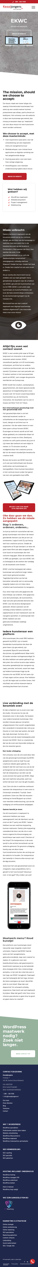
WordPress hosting (9, 1175)
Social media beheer (9, 1243)
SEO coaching (7, 1153)
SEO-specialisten (8, 1232)
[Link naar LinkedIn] (27, 1261)
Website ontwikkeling (10, 1133)
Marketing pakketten (10, 1235)
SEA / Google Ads (8, 1246)
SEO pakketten (8, 1158)
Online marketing (8, 1230)
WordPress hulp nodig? (10, 1189)
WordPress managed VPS (11, 1177)
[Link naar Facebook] (24, 1261)
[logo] (16, 7)
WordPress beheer (9, 1183)
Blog (4, 1106)
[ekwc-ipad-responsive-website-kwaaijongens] (19, 490)
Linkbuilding (7, 1240)
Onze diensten (7, 1103)
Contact (5, 1111)
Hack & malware (8, 1187)
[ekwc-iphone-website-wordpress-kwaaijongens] (19, 905)
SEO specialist (7, 1155)
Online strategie (8, 1224)
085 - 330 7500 (20, 2)
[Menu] (32, 7)
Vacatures (6, 1108)
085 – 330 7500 (9, 1094)
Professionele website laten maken (14, 1130)
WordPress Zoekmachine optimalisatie (15, 1141)
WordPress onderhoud (10, 1180)
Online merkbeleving (10, 1227)
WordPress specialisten (10, 1128)
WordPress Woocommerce (11, 1136)
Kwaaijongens (7, 1259)
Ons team (6, 1100)
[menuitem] (32, 7)
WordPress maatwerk (10, 1138)
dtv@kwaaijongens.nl (11, 1096)
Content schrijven (8, 1238)
